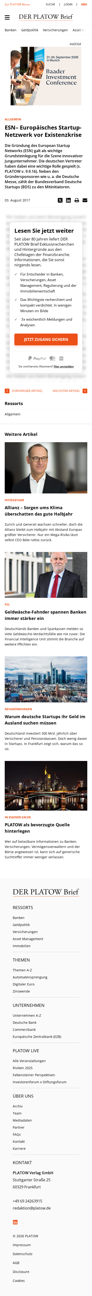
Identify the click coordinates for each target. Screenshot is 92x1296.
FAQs (17, 1134)
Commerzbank (24, 1029)
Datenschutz (23, 1254)
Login (68, 4)
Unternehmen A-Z (27, 1015)
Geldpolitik (29, 30)
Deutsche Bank (24, 1022)
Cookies (19, 1280)
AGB (16, 1263)
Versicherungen (55, 30)
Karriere (19, 1148)
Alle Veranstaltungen (29, 1061)
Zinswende (21, 991)
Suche (50, 4)
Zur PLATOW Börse (17, 4)
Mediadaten (22, 1120)
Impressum (22, 1245)
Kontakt (19, 1141)
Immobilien (22, 946)
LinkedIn (15, 1222)
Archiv (18, 1106)
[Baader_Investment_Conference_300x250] (46, 76)
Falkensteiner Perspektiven (34, 1075)
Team (17, 1113)
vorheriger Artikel (27, 391)
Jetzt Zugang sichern (46, 339)
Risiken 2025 (23, 1068)
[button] (60, 200)
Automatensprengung (30, 977)
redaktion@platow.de (32, 1208)
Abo (84, 4)
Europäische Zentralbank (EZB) (37, 1036)
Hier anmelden (64, 366)
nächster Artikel (66, 391)
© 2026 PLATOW (25, 1236)
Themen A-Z (22, 970)
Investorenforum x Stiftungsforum (40, 1082)
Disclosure (21, 1271)
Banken (11, 30)
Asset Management (28, 939)
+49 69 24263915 (27, 1201)
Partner (19, 1127)
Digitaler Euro (23, 984)
